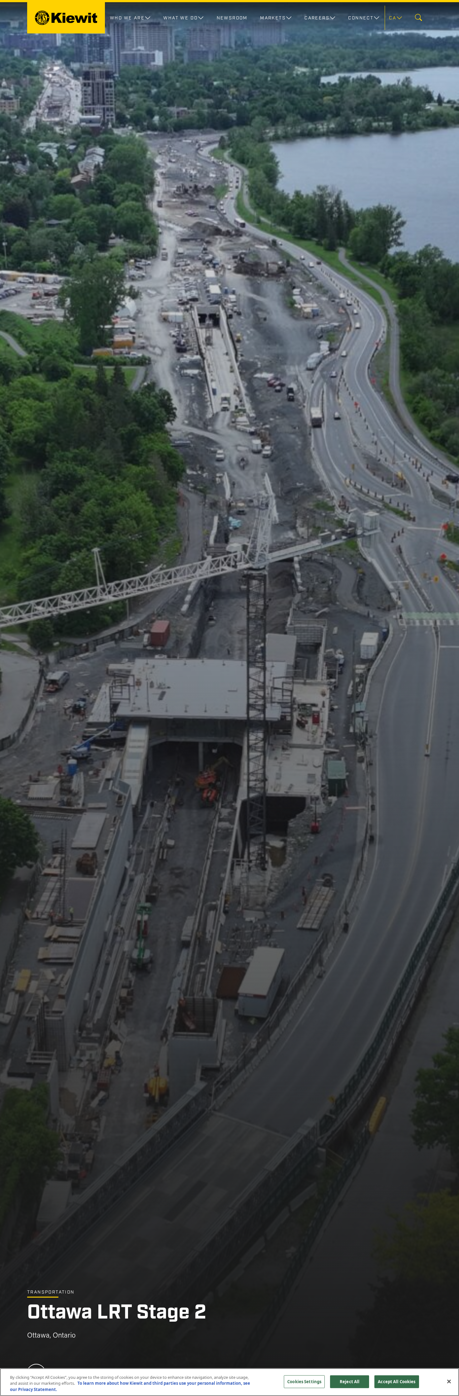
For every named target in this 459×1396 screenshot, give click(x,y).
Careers (316, 18)
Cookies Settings (304, 1381)
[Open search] (418, 18)
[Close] (449, 1381)
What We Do (180, 18)
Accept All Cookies (396, 1381)
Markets (273, 18)
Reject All (349, 1381)
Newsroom (232, 18)
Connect (360, 18)
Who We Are (127, 18)
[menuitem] (394, 17)
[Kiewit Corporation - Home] (66, 17)
